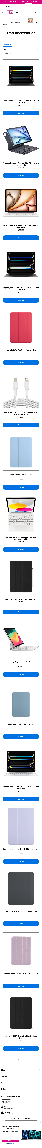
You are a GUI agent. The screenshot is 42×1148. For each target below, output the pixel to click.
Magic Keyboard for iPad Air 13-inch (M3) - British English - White (21, 226)
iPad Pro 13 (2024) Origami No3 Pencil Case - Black (21, 600)
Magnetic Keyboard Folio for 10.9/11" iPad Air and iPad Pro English (21, 164)
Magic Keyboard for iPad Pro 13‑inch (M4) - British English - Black (21, 289)
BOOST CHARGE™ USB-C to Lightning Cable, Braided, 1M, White (21, 413)
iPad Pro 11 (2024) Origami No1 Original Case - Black (21, 1037)
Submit (10, 1140)
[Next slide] (40, 21)
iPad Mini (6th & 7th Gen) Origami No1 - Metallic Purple (21, 975)
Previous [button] (2, 2)
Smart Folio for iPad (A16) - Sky (21, 475)
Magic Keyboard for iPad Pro (21, 662)
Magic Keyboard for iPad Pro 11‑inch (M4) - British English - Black (21, 102)
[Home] (10, 12)
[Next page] (34, 1059)
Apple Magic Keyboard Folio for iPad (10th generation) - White (21, 538)
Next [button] (40, 2)
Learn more (28, 3)
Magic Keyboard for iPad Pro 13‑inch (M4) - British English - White (21, 788)
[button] (2, 12)
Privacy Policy (12, 1143)
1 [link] (7, 1059)
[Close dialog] (40, 1123)
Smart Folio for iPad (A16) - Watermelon (21, 350)
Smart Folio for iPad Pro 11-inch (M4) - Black (21, 911)
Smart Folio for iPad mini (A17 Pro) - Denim (20, 724)
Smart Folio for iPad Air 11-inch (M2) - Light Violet (21, 849)
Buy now (21, 113)
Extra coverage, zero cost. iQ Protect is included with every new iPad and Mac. (21, 2)
